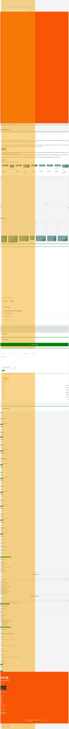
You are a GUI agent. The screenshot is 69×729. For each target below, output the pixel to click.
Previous (0, 207)
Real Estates (2, 697)
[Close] (0, 455)
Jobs (1, 698)
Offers (1, 699)
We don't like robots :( (6, 365)
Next (68, 207)
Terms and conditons (3, 705)
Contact (1, 704)
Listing (1, 703)
